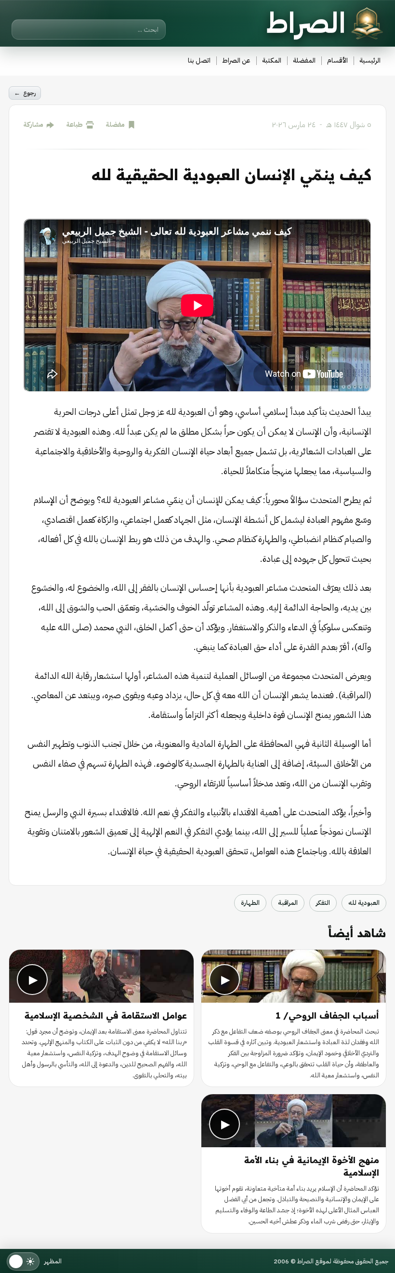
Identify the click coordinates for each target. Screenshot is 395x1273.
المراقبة (288, 902)
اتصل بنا (199, 60)
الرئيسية (370, 60)
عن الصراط (236, 60)
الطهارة (250, 902)
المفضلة (304, 60)
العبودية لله (364, 902)
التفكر (323, 902)
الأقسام (337, 60)
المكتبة (271, 60)
